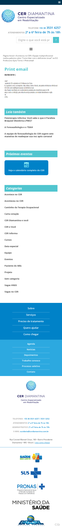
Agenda (31, 343)
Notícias (31, 349)
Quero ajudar (31, 327)
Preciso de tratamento (31, 321)
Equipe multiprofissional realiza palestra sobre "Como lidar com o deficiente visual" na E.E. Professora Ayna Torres (30, 58)
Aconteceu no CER (23, 55)
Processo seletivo (31, 366)
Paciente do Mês (13, 265)
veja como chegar (42, 442)
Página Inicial (8, 55)
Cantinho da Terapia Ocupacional (22, 207)
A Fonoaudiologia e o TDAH (19, 127)
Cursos (8, 240)
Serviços (31, 314)
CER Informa (11, 233)
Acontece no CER (13, 194)
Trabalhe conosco (31, 360)
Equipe (8, 252)
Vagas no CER (11, 291)
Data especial (11, 246)
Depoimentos (31, 355)
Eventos (9, 259)
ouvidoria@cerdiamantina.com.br (34, 431)
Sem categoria (12, 278)
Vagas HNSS (11, 285)
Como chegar (31, 334)
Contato (31, 371)
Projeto (8, 272)
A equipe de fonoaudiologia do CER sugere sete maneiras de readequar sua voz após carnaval (29, 135)
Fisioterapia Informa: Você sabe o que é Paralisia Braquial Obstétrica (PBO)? (30, 119)
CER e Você (10, 227)
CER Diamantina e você (16, 220)
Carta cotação (12, 214)
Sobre (31, 308)
